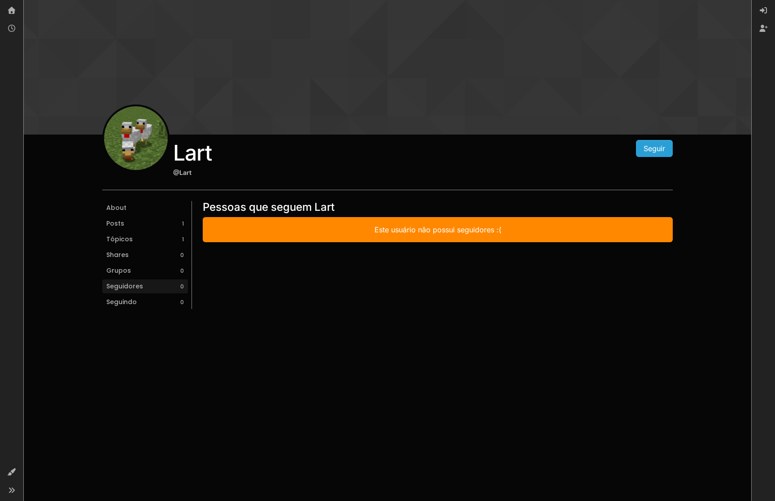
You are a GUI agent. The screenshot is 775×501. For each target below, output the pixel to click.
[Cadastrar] (763, 29)
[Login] (763, 11)
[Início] (12, 11)
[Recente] (12, 29)
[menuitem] (763, 11)
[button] (12, 472)
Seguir (654, 148)
